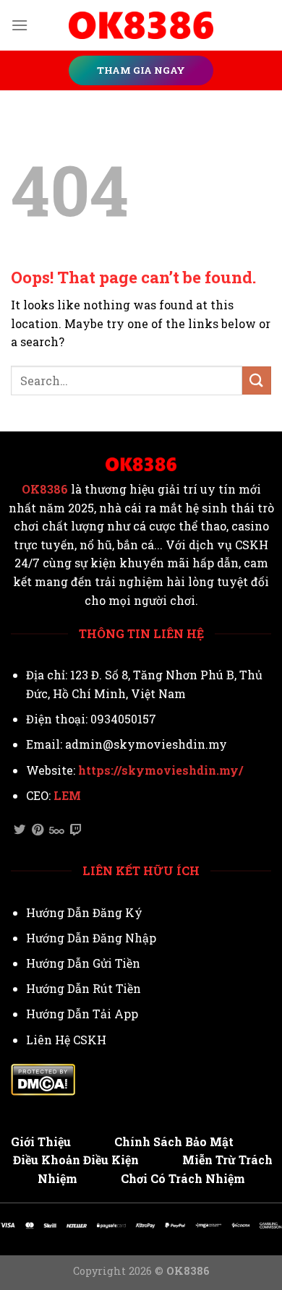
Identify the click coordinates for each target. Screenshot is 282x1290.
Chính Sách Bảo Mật (174, 1141)
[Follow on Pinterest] (37, 830)
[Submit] (256, 380)
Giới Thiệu (41, 1141)
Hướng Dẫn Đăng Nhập (91, 937)
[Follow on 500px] (56, 830)
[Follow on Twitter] (19, 830)
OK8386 (45, 489)
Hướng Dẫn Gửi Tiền (83, 963)
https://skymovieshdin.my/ (160, 770)
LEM (67, 795)
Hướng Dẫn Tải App (82, 1013)
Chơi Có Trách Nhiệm (183, 1178)
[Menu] (19, 25)
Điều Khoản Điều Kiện (76, 1159)
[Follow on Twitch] (76, 830)
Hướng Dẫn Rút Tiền (83, 988)
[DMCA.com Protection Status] (43, 1077)
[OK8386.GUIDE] (141, 25)
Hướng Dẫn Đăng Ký (84, 912)
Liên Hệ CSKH (66, 1039)
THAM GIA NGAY (141, 70)
